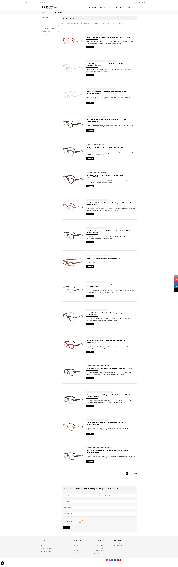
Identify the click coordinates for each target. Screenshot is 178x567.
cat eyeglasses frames (91, 88)
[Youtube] (107, 560)
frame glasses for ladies (91, 172)
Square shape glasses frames (107, 391)
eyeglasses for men (90, 282)
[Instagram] (110, 560)
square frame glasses (104, 309)
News (116, 7)
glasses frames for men (108, 365)
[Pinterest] (119, 560)
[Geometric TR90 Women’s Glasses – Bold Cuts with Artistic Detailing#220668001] (73, 151)
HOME (89, 7)
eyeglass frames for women (109, 88)
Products (101, 7)
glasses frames (96, 34)
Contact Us (121, 7)
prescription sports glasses (104, 255)
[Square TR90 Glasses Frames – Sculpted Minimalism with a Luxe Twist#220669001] (73, 344)
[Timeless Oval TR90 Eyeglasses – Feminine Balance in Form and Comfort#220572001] (73, 426)
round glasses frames (104, 200)
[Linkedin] (116, 560)
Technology (109, 7)
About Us (94, 7)
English (141, 2)
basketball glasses (90, 255)
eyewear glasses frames (91, 116)
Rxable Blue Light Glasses (48, 28)
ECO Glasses (45, 22)
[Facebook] (113, 560)
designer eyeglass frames (100, 60)
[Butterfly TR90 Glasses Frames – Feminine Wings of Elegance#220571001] (73, 41)
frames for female (90, 34)
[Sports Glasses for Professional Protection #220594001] (73, 262)
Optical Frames (46, 25)
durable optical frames (91, 365)
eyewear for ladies (90, 200)
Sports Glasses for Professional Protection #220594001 (103, 258)
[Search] (134, 3)
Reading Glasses (46, 31)
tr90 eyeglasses (101, 144)
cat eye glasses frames (91, 60)
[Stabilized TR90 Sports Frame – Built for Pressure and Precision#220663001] (73, 371)
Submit (66, 527)
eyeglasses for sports (99, 365)
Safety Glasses (45, 34)
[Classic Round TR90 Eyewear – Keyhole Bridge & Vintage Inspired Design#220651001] (73, 123)
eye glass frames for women (110, 60)
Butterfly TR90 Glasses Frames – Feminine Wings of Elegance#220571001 (108, 37)
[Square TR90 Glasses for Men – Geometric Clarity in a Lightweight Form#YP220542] (73, 317)
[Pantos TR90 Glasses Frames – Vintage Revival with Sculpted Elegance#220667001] (73, 179)
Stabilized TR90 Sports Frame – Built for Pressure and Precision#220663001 (109, 368)
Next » (135, 473)
